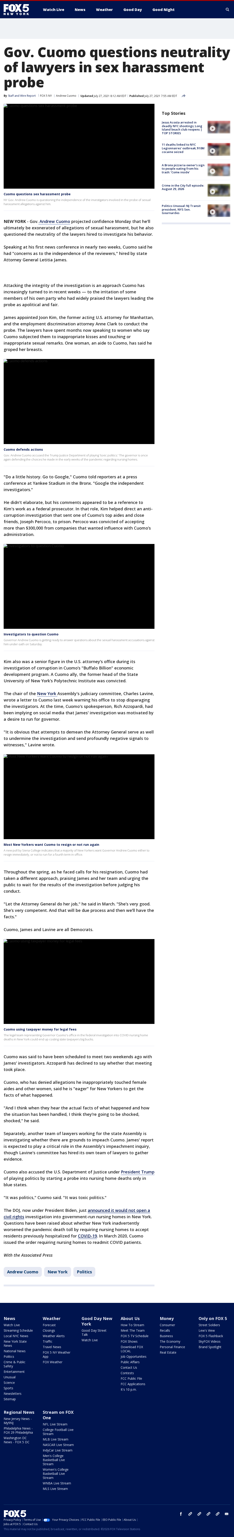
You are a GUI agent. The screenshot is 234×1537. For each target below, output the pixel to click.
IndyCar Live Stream (57, 1450)
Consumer (167, 1325)
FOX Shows (129, 1341)
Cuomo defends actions (23, 449)
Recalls (165, 1330)
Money (167, 1318)
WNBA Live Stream (57, 1483)
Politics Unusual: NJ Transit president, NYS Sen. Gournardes (181, 209)
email (226, 1514)
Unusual (10, 1377)
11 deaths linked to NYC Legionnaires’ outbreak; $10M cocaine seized (183, 148)
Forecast (49, 1325)
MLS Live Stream (55, 1488)
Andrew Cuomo (66, 96)
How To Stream (132, 1325)
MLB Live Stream (55, 1439)
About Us (130, 1318)
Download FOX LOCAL (132, 1349)
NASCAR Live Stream (58, 1445)
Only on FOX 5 (213, 1318)
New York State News (15, 1343)
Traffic (47, 1341)
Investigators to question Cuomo (31, 634)
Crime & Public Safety (14, 1364)
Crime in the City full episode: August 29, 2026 (183, 187)
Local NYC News (16, 1336)
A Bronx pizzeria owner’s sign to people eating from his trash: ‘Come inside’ (183, 168)
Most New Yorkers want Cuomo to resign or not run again (51, 844)
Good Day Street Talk (94, 1332)
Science (9, 1382)
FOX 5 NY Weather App (56, 1354)
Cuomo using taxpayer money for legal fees (40, 1029)
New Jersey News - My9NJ (18, 1421)
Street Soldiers (209, 1325)
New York (47, 693)
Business (166, 1336)
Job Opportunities (133, 1356)
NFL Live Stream (55, 1424)
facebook (181, 1514)
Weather (52, 1318)
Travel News (52, 1347)
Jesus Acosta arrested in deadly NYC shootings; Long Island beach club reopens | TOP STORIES (182, 127)
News (9, 1318)
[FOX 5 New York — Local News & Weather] (19, 9)
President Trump (137, 1172)
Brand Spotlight (210, 1347)
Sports (8, 1388)
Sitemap (10, 1399)
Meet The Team (133, 1330)
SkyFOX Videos (210, 1341)
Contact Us (129, 1367)
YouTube (208, 1514)
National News (15, 1351)
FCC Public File (131, 1378)
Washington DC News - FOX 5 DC (16, 1440)
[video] (218, 127)
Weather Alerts (54, 1336)
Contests (127, 1373)
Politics (84, 1272)
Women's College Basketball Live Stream (56, 1473)
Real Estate (168, 1352)
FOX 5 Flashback (211, 1336)
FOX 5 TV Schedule (135, 1336)
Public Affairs (130, 1362)
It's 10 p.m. (129, 1389)
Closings (49, 1330)
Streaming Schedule (18, 1330)
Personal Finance (172, 1347)
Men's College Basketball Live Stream (54, 1460)
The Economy (170, 1341)
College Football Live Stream (58, 1431)
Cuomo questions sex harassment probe (37, 194)
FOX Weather (52, 1362)
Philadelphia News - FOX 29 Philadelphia (18, 1430)
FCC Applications (133, 1384)
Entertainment (14, 1371)
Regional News (19, 1412)
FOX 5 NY (46, 96)
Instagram (190, 1514)
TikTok (199, 1514)
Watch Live (12, 1325)
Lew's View (207, 1330)
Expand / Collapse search (227, 9)
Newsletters (12, 1393)
